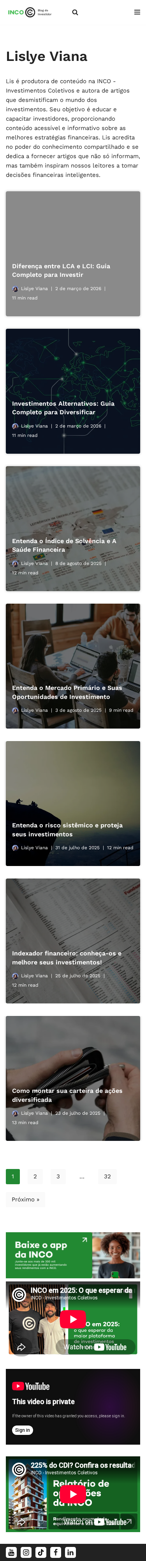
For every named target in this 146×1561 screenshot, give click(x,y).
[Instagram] (26, 1552)
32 (107, 1176)
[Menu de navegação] (137, 12)
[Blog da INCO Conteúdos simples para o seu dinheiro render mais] (33, 12)
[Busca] (75, 12)
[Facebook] (55, 1552)
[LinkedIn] (70, 1552)
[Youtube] (11, 1552)
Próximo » (25, 1199)
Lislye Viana (34, 288)
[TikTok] (40, 1552)
